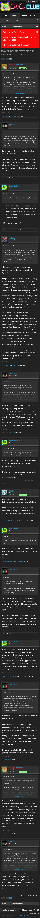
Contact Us (28, 910)
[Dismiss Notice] (37, 32)
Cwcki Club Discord (19, 45)
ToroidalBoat (16, 116)
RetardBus (6, 116)
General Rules (9, 39)
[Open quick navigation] (37, 26)
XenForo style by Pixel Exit (26, 915)
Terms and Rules (34, 913)
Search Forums (6, 20)
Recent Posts (15, 20)
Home (5, 15)
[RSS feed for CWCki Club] (37, 910)
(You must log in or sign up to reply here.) (28, 895)
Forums (14, 15)
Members (25, 15)
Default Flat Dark (9, 910)
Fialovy (12, 238)
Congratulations (7, 520)
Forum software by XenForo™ (9, 915)
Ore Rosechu (14, 124)
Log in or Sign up (32, 1)
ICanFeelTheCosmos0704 (10, 676)
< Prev (3, 59)
